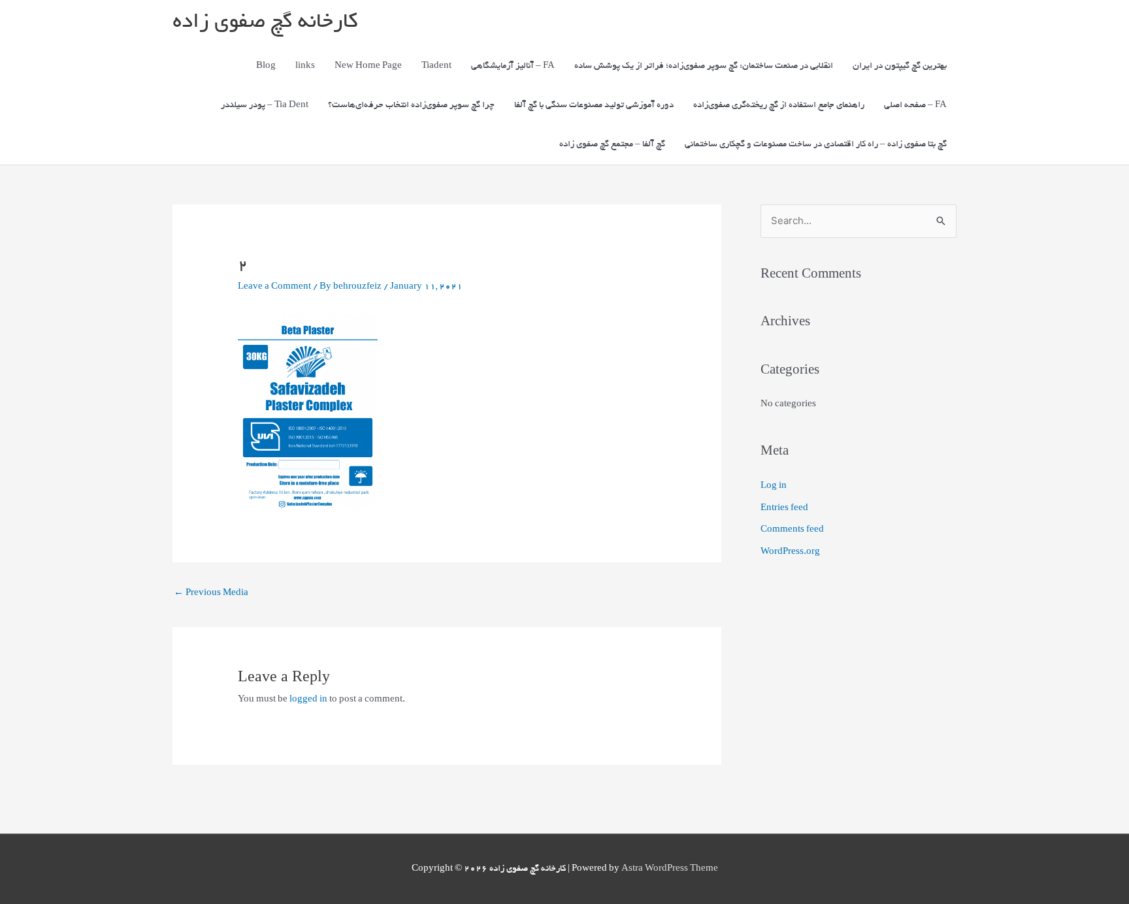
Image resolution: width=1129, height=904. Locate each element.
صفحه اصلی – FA (915, 105)
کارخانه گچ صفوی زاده (264, 23)
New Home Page (368, 66)
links (305, 66)
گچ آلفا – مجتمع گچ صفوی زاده (612, 145)
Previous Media (211, 593)
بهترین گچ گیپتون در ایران (900, 66)
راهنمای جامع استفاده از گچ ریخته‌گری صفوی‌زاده (778, 105)
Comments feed (792, 530)
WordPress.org (790, 552)
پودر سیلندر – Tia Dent (264, 105)
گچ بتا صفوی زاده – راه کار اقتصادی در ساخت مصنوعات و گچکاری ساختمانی (816, 145)
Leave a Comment (274, 287)
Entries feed (784, 508)
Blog (266, 66)
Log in (774, 486)
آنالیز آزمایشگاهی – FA (513, 66)
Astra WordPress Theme (669, 869)
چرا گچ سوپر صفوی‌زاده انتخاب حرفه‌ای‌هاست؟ (411, 105)
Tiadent (436, 66)
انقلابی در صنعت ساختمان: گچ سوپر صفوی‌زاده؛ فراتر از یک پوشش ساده (703, 66)
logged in (308, 700)
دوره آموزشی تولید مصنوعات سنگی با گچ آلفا (594, 105)
